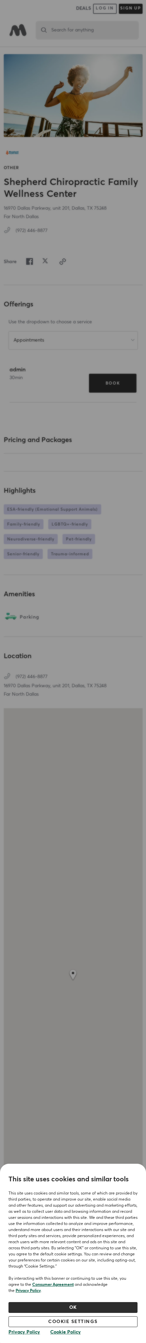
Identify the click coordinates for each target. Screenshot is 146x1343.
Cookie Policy (65, 1332)
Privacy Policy (28, 1291)
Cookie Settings (73, 1321)
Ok (73, 1307)
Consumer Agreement (53, 1285)
